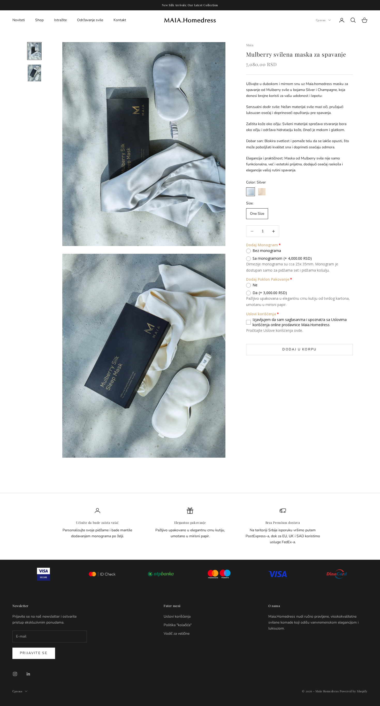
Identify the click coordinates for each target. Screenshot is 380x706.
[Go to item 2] (34, 73)
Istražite (60, 20)
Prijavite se (34, 653)
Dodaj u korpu (299, 349)
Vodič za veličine (176, 633)
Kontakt (119, 20)
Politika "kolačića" (178, 625)
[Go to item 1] (34, 51)
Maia (249, 45)
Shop (39, 20)
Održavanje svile (90, 20)
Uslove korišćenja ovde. (283, 330)
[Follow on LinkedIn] (28, 674)
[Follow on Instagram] (15, 674)
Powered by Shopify (354, 691)
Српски (321, 20)
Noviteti (18, 20)
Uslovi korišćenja (177, 616)
